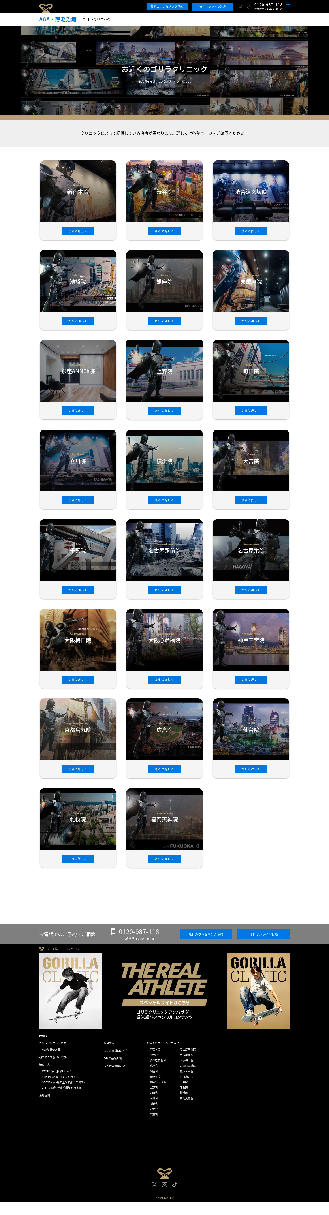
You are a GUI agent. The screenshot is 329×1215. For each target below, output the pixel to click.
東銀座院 (155, 1077)
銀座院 (154, 1071)
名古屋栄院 (186, 1055)
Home (43, 1035)
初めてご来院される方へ (54, 1057)
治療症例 (44, 1095)
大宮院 (154, 1109)
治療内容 (44, 1065)
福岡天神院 (186, 1098)
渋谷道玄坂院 (158, 1060)
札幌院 (184, 1093)
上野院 (154, 1087)
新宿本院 (155, 1050)
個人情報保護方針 (114, 1066)
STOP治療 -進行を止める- (57, 1071)
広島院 (184, 1082)
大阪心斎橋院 (188, 1066)
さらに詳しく (78, 231)
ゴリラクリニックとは (52, 1043)
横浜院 (154, 1104)
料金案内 (109, 1043)
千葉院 (154, 1114)
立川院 (154, 1098)
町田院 (154, 1093)
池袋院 (154, 1066)
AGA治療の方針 (51, 1050)
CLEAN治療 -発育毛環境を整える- (62, 1088)
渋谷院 (154, 1055)
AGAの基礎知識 (113, 1058)
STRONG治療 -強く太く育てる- (60, 1077)
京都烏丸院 (186, 1077)
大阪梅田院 (186, 1060)
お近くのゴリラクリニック (163, 1043)
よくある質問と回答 (116, 1051)
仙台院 (184, 1087)
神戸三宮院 (186, 1071)
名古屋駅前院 (188, 1050)
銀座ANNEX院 (158, 1082)
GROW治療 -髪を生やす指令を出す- (63, 1082)
